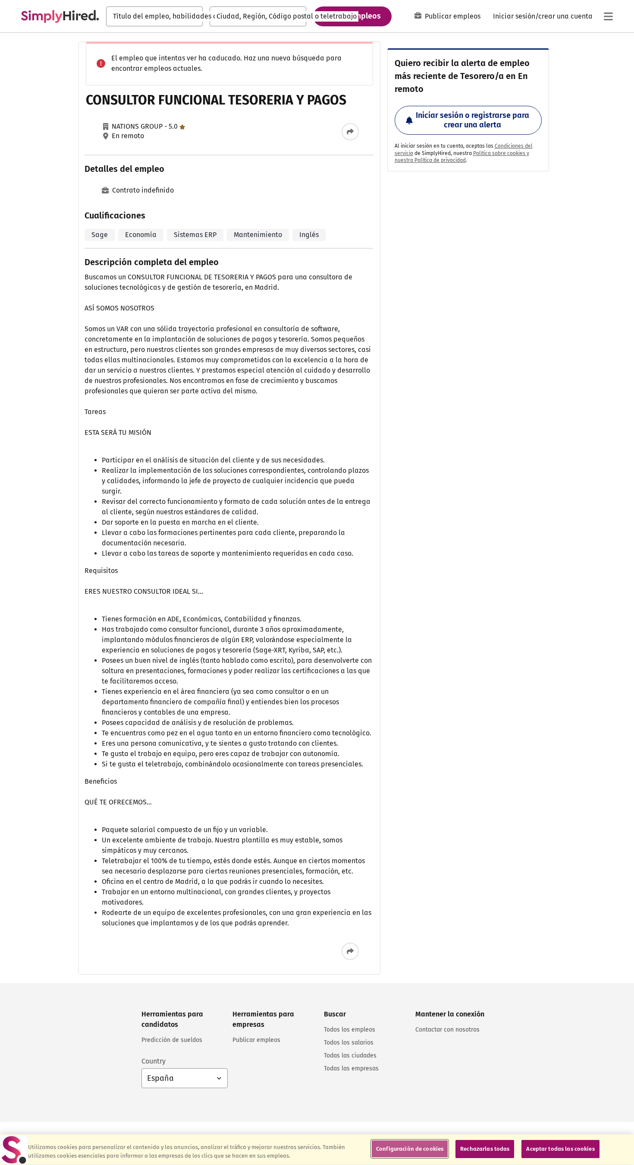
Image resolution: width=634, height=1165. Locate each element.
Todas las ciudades (350, 1055)
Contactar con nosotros (447, 1029)
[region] (317, 1149)
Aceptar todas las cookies (560, 1149)
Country (153, 1061)
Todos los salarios (348, 1042)
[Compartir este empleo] (350, 131)
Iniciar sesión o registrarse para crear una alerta (472, 120)
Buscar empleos (352, 16)
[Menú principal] (608, 16)
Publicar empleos (452, 16)
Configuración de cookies (409, 1149)
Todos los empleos (349, 1029)
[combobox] (154, 16)
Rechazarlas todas (484, 1149)
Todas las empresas (351, 1068)
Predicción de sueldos (171, 1040)
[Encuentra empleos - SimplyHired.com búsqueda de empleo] (60, 16)
